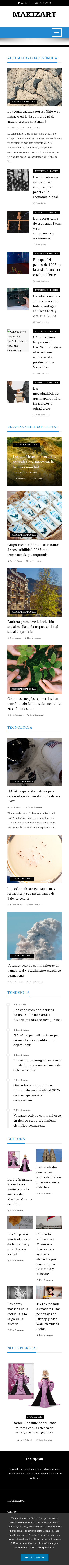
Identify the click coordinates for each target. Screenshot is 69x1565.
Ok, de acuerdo (34, 1557)
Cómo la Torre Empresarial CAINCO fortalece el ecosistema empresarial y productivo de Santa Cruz (47, 352)
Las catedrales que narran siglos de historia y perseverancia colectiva (49, 1177)
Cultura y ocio (34, 1417)
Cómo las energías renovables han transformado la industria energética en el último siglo (34, 703)
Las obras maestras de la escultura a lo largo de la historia (17, 1314)
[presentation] (10, 1400)
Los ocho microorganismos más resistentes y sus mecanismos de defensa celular (31, 893)
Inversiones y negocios (23, 102)
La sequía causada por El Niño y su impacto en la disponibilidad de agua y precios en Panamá (33, 116)
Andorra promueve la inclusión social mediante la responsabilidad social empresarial (32, 627)
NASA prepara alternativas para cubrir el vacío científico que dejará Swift (33, 796)
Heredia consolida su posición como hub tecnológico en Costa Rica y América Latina (46, 306)
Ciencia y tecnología (22, 781)
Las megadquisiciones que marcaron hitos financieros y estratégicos (47, 398)
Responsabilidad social (26, 445)
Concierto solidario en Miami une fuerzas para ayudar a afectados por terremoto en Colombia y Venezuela (46, 1254)
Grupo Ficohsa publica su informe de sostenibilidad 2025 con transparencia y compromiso (33, 550)
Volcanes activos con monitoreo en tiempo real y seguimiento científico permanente (34, 970)
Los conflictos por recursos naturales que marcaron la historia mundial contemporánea (37, 1015)
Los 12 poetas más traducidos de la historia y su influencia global (18, 1244)
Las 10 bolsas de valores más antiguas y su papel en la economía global (45, 187)
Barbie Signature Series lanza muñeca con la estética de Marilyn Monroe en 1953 (34, 1428)
